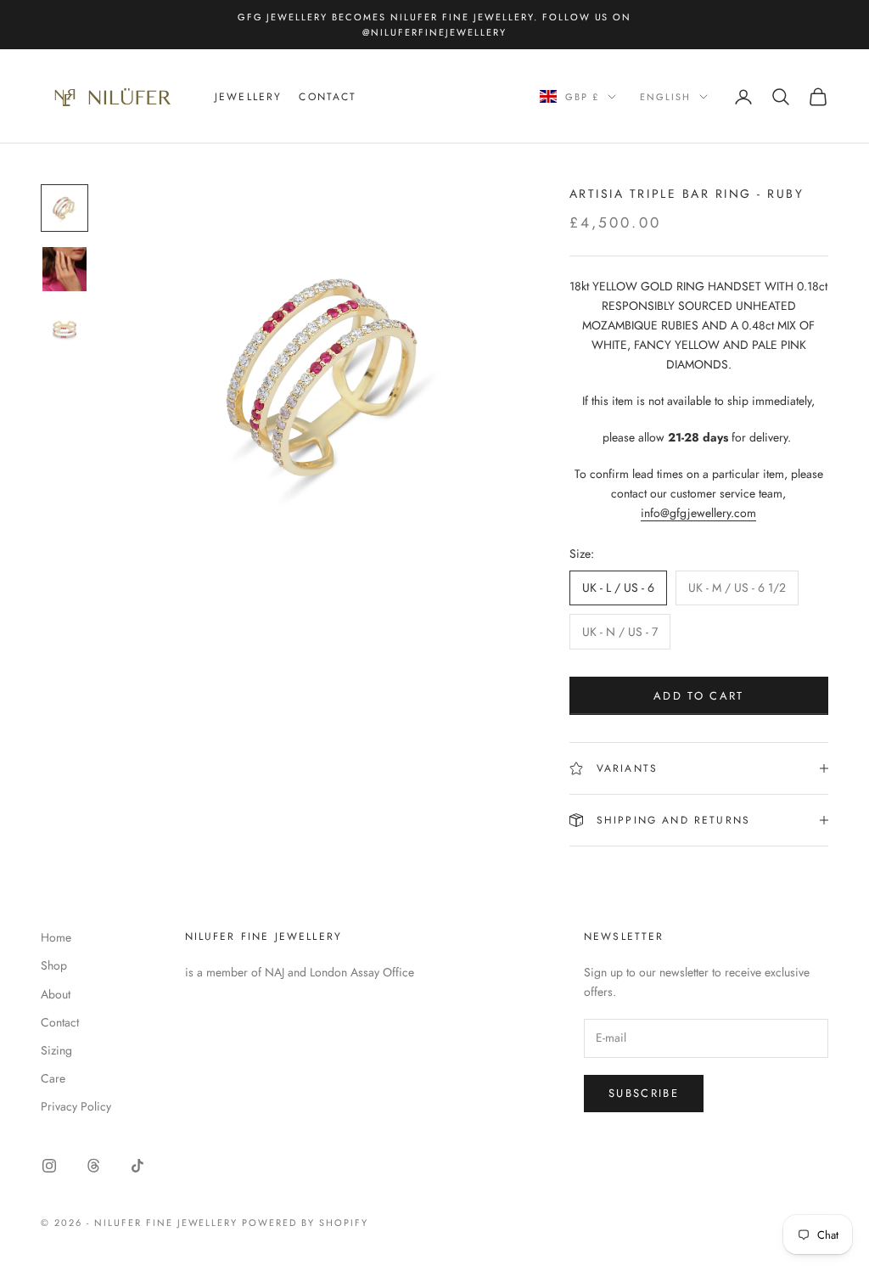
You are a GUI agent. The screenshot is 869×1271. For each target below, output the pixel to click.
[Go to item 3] (64, 330)
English (665, 97)
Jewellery (248, 96)
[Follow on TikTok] (137, 1165)
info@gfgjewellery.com (698, 512)
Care (53, 1078)
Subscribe (643, 1093)
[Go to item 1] (64, 208)
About (55, 994)
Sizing (56, 1050)
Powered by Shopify (305, 1222)
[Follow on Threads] (93, 1165)
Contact (327, 96)
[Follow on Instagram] (49, 1165)
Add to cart (698, 696)
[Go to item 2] (64, 269)
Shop (54, 965)
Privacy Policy (76, 1106)
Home (56, 937)
